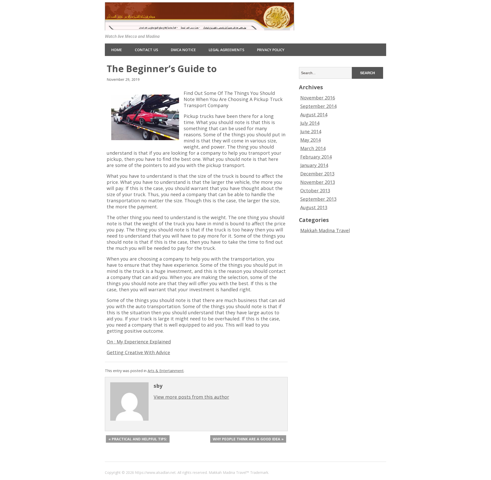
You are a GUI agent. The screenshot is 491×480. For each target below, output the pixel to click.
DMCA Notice (183, 49)
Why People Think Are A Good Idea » (248, 439)
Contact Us (146, 49)
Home (116, 49)
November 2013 (317, 182)
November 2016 (317, 98)
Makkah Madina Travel (325, 230)
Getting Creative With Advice (138, 352)
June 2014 (310, 131)
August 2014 (313, 114)
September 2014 (318, 106)
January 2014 (314, 165)
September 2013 (318, 199)
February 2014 (316, 157)
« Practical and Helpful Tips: (137, 439)
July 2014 (309, 123)
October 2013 (315, 190)
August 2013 (313, 207)
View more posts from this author (191, 397)
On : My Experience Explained (139, 342)
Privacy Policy (270, 49)
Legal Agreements (226, 49)
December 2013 (317, 174)
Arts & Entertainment (166, 370)
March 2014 (313, 148)
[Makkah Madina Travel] (199, 26)
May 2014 (310, 140)
